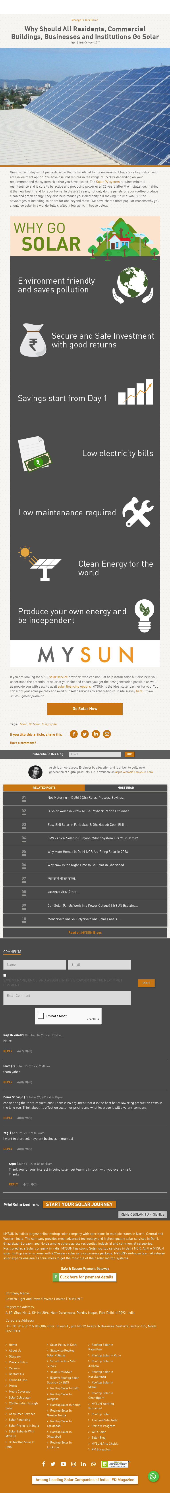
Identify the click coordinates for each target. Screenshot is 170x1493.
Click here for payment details (86, 1277)
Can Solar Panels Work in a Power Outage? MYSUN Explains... (93, 905)
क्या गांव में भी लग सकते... (62, 878)
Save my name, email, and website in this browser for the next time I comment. (62, 983)
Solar (23, 724)
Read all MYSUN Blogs (85, 932)
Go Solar (34, 724)
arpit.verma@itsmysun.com (134, 772)
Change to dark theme (85, 20)
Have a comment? (23, 743)
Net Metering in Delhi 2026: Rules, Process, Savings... (87, 797)
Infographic (49, 724)
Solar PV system (108, 182)
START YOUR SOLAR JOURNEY (79, 1204)
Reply (7, 1051)
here (139, 691)
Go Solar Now (85, 709)
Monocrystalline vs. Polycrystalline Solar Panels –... (85, 919)
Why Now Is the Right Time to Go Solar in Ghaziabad (86, 865)
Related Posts (44, 787)
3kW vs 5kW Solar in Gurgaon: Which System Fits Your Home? (93, 838)
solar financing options (74, 686)
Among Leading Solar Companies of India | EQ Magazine (85, 1480)
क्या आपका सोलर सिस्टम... (63, 892)
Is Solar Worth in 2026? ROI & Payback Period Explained (88, 811)
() (22, 1051)
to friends (142, 1214)
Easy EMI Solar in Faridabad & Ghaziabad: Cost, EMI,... (87, 824)
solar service (58, 677)
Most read (126, 787)
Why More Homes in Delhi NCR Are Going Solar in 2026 (88, 851)
